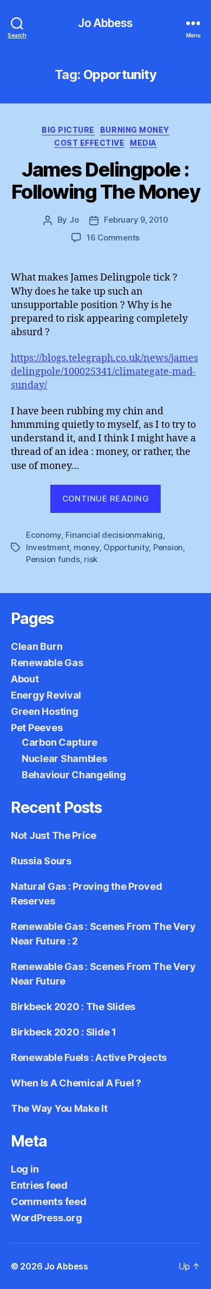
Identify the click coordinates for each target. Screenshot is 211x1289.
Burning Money (134, 129)
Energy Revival (46, 695)
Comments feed (49, 1201)
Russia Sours (41, 861)
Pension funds (53, 559)
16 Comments (113, 237)
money (87, 547)
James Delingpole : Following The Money (105, 181)
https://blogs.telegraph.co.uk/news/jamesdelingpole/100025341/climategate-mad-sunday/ (104, 372)
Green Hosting (44, 711)
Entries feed (39, 1185)
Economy (43, 535)
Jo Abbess (105, 23)
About (25, 679)
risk (90, 559)
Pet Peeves (36, 727)
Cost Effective (89, 142)
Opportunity (126, 547)
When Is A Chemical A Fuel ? (76, 1083)
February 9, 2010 (136, 219)
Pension (168, 547)
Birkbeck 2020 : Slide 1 (63, 1032)
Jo (74, 219)
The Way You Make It (59, 1108)
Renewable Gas (47, 662)
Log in (24, 1169)
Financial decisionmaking (114, 535)
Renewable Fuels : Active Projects (89, 1057)
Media (143, 142)
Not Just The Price (53, 835)
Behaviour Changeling (74, 774)
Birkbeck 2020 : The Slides (73, 1006)
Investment (47, 547)
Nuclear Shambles (64, 758)
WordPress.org (46, 1217)
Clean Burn (36, 646)
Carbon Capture (59, 742)
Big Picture (68, 129)
